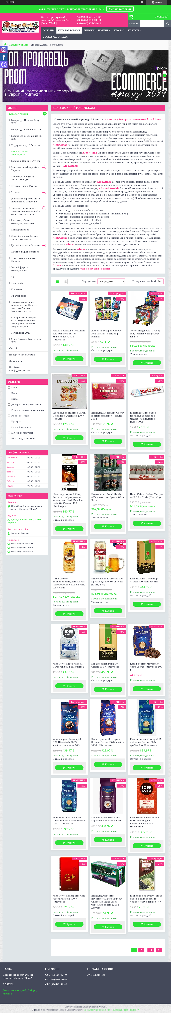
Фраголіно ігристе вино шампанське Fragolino (25, 200)
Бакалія (15, 192)
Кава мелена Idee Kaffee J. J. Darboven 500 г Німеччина (69, 665)
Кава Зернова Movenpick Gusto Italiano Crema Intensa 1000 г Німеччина (69, 820)
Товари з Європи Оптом (25, 160)
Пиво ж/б (17, 283)
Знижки (89, 30)
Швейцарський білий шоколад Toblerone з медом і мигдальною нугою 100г (143, 417)
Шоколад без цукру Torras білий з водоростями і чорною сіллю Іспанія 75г (146, 898)
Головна (49, 30)
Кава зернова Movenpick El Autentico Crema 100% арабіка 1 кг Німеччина (145, 742)
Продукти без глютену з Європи (25, 260)
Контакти (134, 30)
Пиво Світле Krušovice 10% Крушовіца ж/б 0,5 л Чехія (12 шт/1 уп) (107, 581)
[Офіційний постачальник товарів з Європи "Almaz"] (20, 27)
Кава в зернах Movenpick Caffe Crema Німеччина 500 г (146, 666)
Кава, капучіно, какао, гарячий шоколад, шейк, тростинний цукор (25, 210)
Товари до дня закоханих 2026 (26, 137)
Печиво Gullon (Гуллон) (25, 185)
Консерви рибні (20, 229)
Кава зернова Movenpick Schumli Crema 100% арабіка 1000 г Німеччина (107, 742)
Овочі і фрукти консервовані (19, 269)
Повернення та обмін (22, 354)
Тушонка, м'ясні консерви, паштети (22, 222)
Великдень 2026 (20, 332)
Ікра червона (18, 295)
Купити (70, 358)
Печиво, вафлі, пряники (25, 251)
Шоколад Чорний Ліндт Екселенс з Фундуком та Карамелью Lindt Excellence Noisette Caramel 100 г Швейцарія (69, 500)
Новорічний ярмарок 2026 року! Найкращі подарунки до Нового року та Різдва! (24, 322)
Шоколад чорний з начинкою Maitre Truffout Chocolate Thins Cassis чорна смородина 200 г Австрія (106, 901)
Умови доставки (120, 9)
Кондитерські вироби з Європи (25, 169)
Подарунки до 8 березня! (26, 145)
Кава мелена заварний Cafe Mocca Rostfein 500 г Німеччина (69, 898)
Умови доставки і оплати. (94, 268)
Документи (16, 360)
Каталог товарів (69, 30)
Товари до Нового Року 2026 (25, 122)
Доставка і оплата (55, 36)
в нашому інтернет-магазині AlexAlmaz (132, 119)
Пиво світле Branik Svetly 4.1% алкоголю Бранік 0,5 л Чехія (107, 497)
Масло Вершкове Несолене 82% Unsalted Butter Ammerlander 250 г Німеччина (69, 335)
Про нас (119, 30)
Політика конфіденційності (20, 369)
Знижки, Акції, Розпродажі (19, 153)
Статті (13, 348)
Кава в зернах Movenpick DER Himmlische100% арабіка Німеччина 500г (67, 742)
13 (151, 950)
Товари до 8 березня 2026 (26, 129)
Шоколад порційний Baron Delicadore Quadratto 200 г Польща (69, 415)
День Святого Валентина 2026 (26, 341)
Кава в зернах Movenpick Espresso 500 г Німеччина (106, 819)
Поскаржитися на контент (96, 1009)
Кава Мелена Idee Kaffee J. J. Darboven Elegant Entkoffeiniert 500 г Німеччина (146, 822)
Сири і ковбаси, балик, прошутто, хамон (24, 237)
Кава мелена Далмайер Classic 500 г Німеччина (144, 580)
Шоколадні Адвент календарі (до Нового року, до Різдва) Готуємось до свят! (24, 307)
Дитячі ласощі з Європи (25, 245)
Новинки (104, 30)
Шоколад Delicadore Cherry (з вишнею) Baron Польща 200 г (107, 415)
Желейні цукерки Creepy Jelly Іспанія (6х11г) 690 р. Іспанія (145, 333)
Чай (13, 276)
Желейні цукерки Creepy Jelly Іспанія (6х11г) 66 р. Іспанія (106, 333)
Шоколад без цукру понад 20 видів (22, 178)
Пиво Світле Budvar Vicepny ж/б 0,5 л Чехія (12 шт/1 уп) (146, 496)
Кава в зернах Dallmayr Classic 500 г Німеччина (105, 665)
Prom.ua (102, 1006)
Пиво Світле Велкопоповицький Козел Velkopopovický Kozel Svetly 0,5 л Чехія (69, 583)
